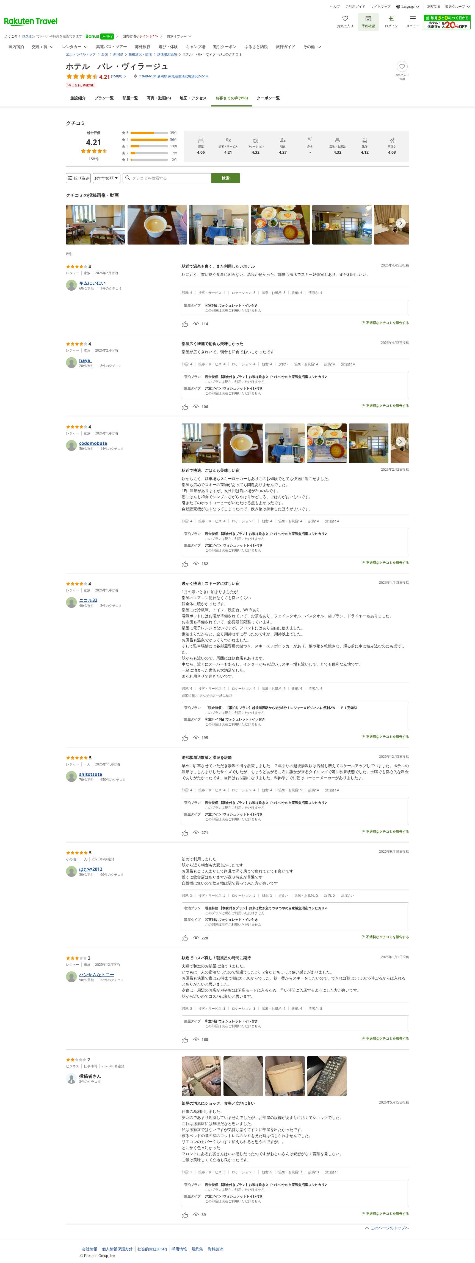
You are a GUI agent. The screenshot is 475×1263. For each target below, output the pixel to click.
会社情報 (89, 1249)
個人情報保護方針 (117, 1249)
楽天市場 (433, 7)
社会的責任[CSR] (152, 1249)
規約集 (197, 1249)
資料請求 (215, 1249)
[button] (95, 225)
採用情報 (179, 1249)
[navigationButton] (401, 223)
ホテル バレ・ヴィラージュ (117, 66)
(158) (232, 97)
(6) (159, 97)
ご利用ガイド (355, 7)
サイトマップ (381, 7)
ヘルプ (335, 7)
